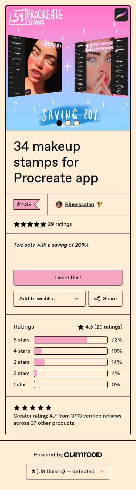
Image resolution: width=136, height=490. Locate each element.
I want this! (68, 277)
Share (110, 298)
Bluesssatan (83, 204)
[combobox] (49, 299)
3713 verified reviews (96, 416)
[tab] (59, 123)
